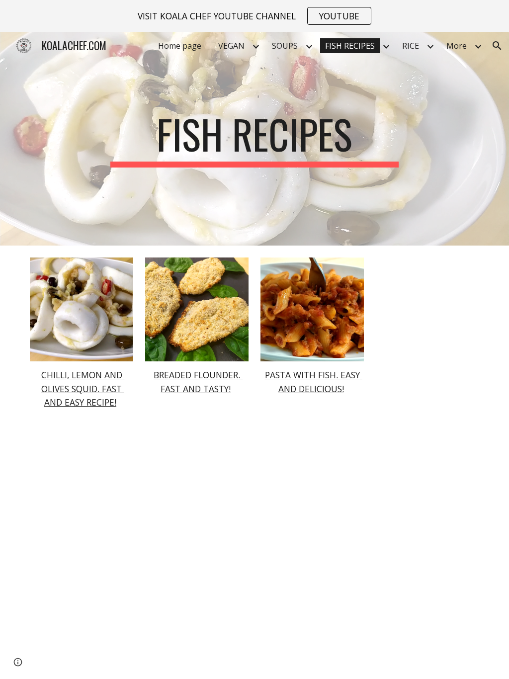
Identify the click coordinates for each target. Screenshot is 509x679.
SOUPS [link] (285, 45)
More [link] (456, 45)
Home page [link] (179, 45)
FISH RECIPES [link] (350, 45)
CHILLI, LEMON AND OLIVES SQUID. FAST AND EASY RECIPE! (83, 388)
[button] (497, 46)
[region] (254, 16)
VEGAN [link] (231, 45)
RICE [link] (410, 45)
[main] (254, 138)
